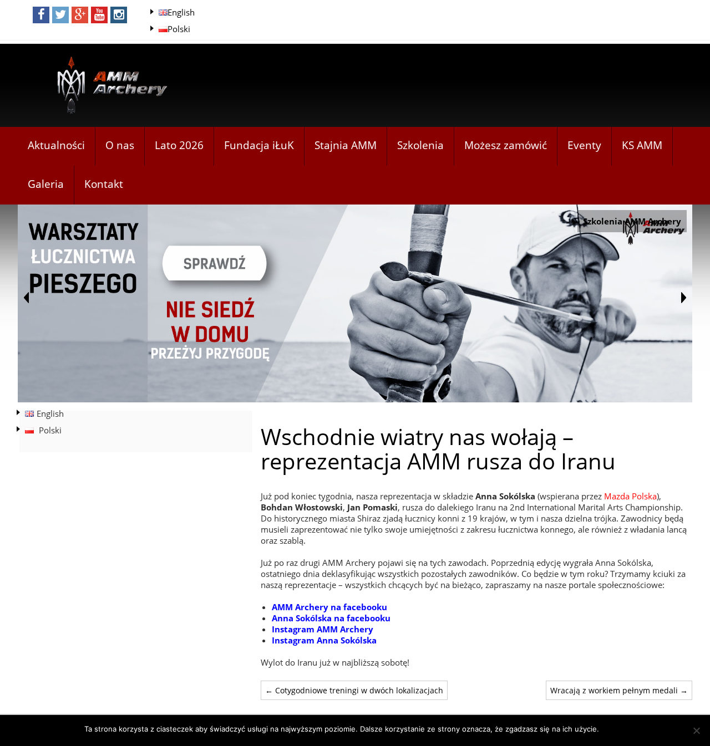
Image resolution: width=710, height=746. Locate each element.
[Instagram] (118, 15)
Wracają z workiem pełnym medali (619, 690)
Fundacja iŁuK (259, 145)
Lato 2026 (179, 145)
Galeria (46, 184)
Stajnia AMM (346, 145)
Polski (179, 28)
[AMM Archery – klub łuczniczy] (107, 86)
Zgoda (615, 728)
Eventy (584, 145)
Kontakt (103, 184)
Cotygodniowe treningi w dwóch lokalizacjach (354, 690)
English (181, 12)
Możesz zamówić (505, 145)
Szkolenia (420, 145)
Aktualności (56, 145)
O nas (119, 145)
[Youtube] (99, 15)
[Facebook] (41, 15)
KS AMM (642, 145)
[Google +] (80, 15)
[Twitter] (60, 15)
